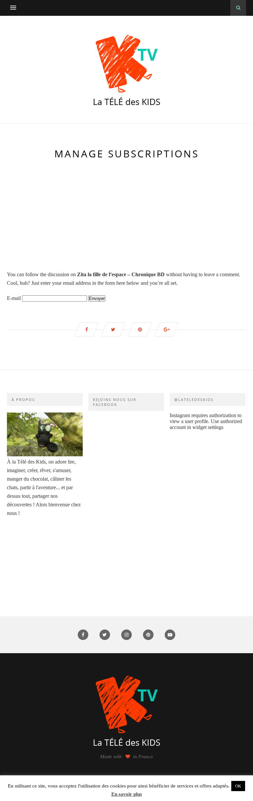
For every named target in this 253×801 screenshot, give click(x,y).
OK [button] (238, 786)
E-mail (14, 298)
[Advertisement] (126, 215)
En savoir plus (126, 794)
